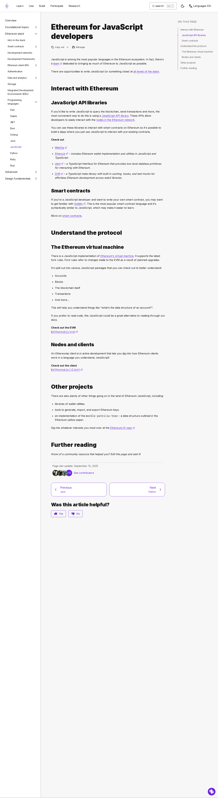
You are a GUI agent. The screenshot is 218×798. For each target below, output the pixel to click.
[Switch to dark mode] (183, 6)
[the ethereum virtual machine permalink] (50, 247)
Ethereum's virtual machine (117, 256)
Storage (12, 84)
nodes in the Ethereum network (115, 119)
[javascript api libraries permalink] (50, 103)
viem (59, 163)
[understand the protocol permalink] (50, 232)
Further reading (188, 68)
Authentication (15, 71)
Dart (12, 110)
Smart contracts (16, 46)
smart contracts (72, 215)
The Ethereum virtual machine (197, 51)
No (78, 513)
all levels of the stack (146, 71)
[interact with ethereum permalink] (50, 88)
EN (202, 5)
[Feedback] (211, 791)
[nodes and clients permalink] (50, 344)
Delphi (13, 116)
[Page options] (68, 47)
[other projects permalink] (50, 386)
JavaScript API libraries (194, 35)
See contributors (84, 472)
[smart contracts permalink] (50, 191)
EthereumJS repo (122, 427)
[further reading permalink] (50, 444)
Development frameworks (21, 58)
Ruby (13, 159)
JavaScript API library (115, 115)
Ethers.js (61, 153)
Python (14, 153)
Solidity (80, 203)
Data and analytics (17, 77)
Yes (61, 513)
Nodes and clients (191, 57)
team (57, 63)
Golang (14, 134)
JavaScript (15, 147)
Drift (59, 173)
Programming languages (15, 102)
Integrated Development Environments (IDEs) (20, 92)
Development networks (20, 52)
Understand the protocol (193, 46)
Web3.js (61, 147)
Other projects (188, 62)
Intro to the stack (16, 40)
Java (12, 140)
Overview (10, 20)
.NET (12, 122)
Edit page (78, 47)
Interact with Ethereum (192, 29)
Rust (12, 165)
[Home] (7, 6)
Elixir (12, 128)
